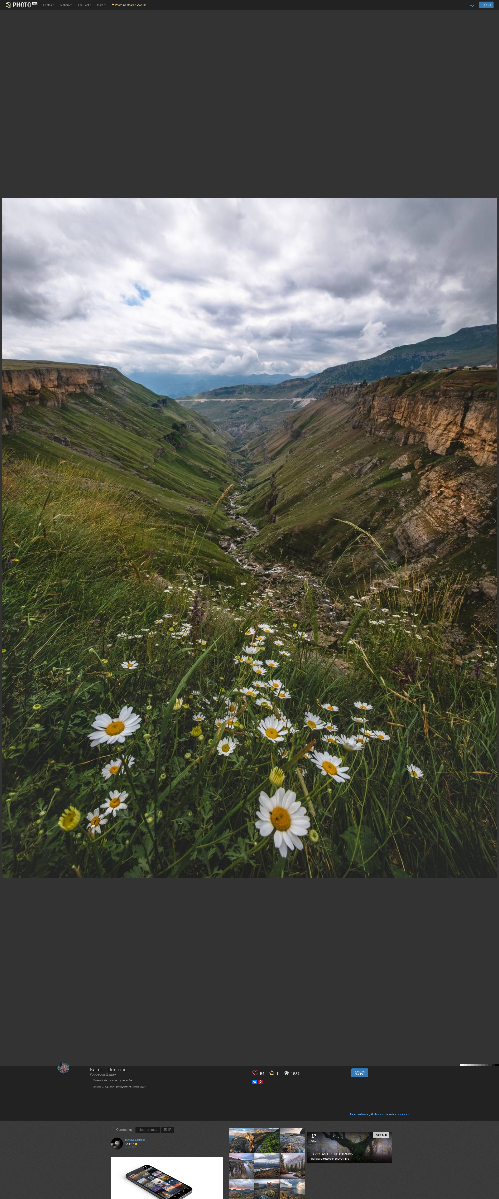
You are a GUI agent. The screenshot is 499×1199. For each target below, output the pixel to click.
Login (472, 5)
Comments (124, 1130)
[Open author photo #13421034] (292, 1191)
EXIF (167, 1130)
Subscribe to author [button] (359, 1072)
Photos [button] (48, 5)
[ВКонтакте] (254, 1082)
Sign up (486, 5)
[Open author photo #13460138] (241, 1140)
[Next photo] (495, 521)
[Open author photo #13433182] (241, 1191)
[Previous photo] (3, 521)
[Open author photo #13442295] (267, 1165)
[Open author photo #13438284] (292, 1165)
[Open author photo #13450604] (292, 1140)
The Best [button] (84, 5)
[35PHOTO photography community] (21, 5)
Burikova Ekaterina (135, 1140)
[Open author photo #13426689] (267, 1191)
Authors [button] (65, 5)
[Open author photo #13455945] (267, 1140)
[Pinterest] (260, 1082)
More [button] (100, 5)
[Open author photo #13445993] (241, 1165)
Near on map (148, 1130)
